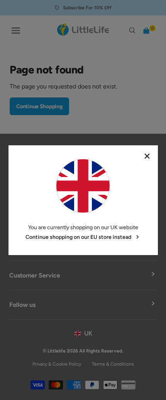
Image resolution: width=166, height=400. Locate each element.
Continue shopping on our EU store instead (78, 237)
